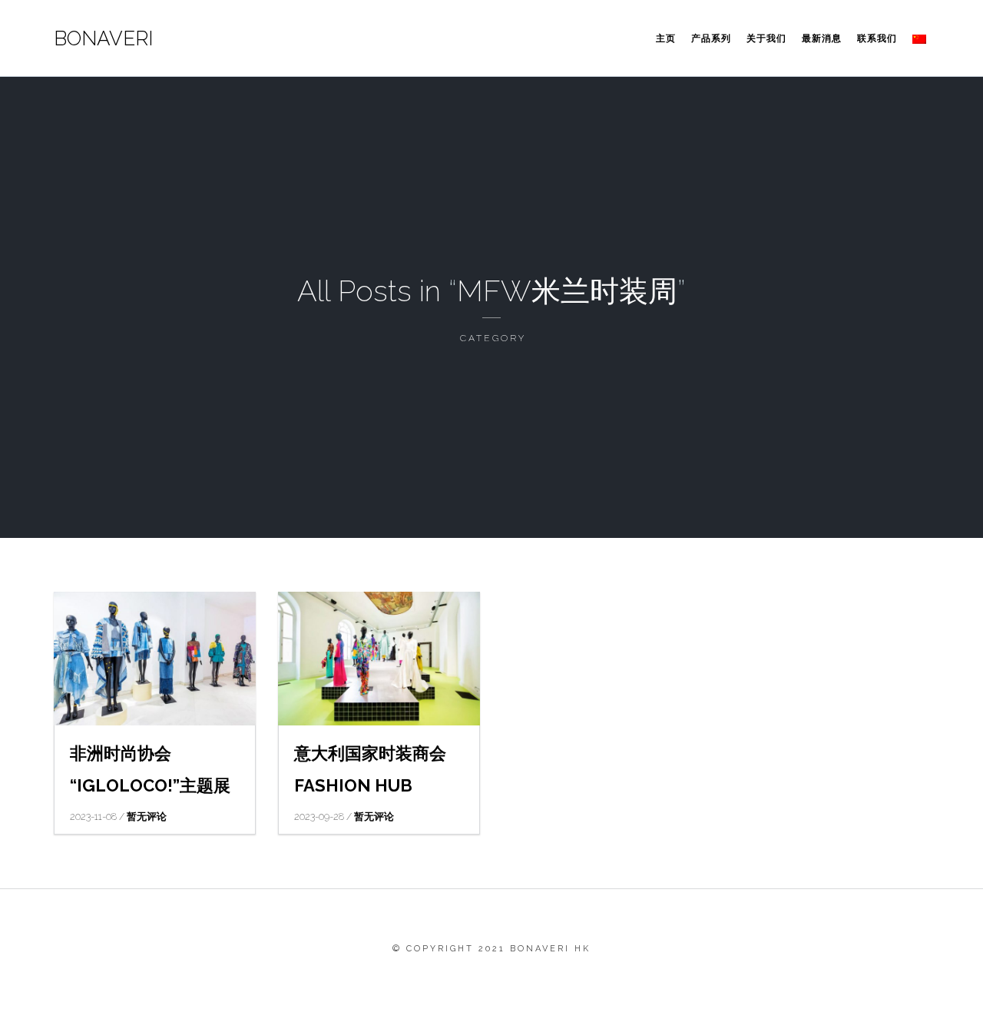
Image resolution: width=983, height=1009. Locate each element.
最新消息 (822, 38)
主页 (666, 38)
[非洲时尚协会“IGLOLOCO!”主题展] (155, 658)
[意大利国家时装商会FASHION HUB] (379, 658)
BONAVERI (103, 38)
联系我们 (877, 38)
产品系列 (711, 38)
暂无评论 (147, 816)
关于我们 (766, 38)
